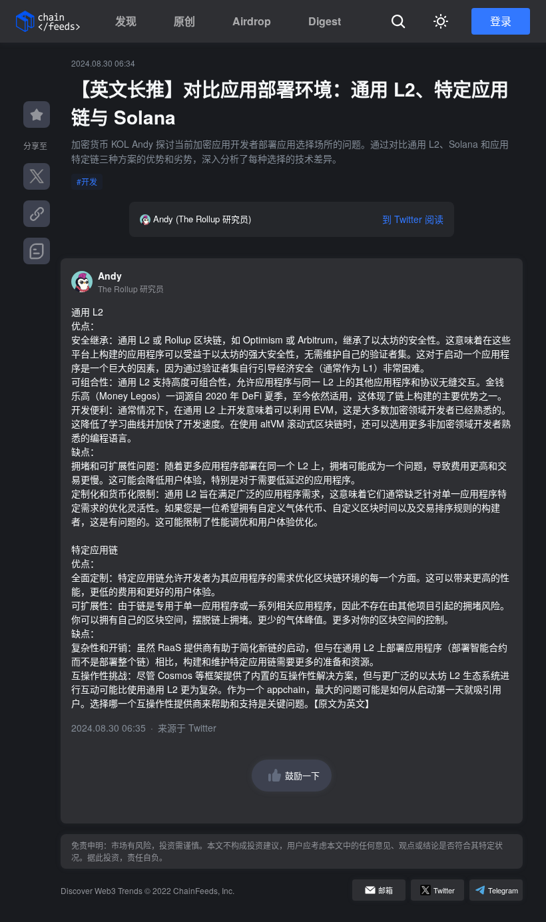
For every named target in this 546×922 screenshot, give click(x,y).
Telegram (503, 890)
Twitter (202, 727)
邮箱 (385, 890)
